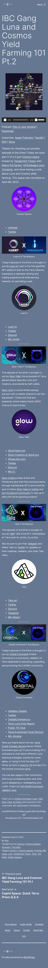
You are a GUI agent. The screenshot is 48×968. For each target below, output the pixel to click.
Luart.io (13, 266)
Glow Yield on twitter (28, 489)
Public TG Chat (16, 727)
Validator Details (17, 711)
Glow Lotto (7, 390)
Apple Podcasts (24, 137)
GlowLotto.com (17, 459)
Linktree (12, 227)
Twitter (12, 231)
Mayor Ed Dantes (12, 165)
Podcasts (6, 847)
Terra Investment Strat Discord (25, 732)
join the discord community (16, 493)
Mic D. (11, 471)
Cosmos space (30, 156)
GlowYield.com (16, 450)
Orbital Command (18, 654)
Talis (11, 533)
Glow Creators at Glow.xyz (23, 454)
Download (7, 131)
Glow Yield (14, 376)
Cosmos (20, 844)
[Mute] (36, 120)
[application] (24, 119)
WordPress (29, 957)
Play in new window (24, 126)
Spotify (39, 137)
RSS (4, 141)
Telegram (32, 543)
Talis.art (12, 600)
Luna (10, 854)
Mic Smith (14, 339)
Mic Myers (14, 617)
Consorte (7, 169)
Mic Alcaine (15, 736)
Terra (34, 854)
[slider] (41, 119)
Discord (12, 335)
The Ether (16, 847)
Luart (34, 799)
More (12, 141)
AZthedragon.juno (33, 165)
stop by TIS (26, 765)
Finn (7, 840)
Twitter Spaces (15, 857)
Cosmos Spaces (32, 844)
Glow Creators (9, 478)
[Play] (5, 120)
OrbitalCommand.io (19, 719)
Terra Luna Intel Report (21, 723)
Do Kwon (17, 802)
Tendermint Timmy (25, 161)
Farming (38, 850)
